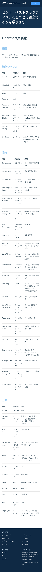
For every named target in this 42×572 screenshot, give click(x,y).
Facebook (5, 556)
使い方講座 (22, 3)
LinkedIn (4, 559)
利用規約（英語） (27, 559)
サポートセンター (27, 535)
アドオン (4, 544)
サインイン (35, 3)
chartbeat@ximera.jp (28, 556)
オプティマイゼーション (9, 541)
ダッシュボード (6, 535)
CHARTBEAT (12, 3)
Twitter (4, 553)
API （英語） (26, 544)
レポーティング (6, 538)
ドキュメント (26, 538)
